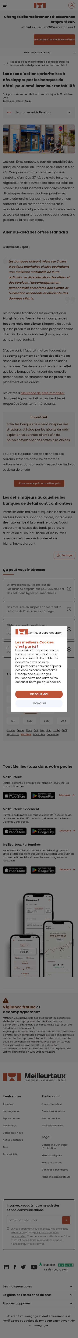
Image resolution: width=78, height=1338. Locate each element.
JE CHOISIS (39, 703)
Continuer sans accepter (37, 637)
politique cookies (48, 682)
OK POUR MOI (39, 694)
